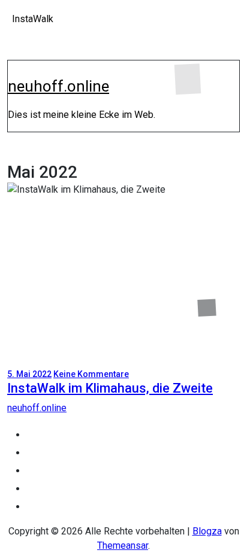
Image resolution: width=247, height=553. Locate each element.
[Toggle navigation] (15, 71)
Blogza (207, 531)
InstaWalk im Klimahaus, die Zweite (110, 388)
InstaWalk (32, 19)
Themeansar (122, 545)
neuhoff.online (58, 86)
